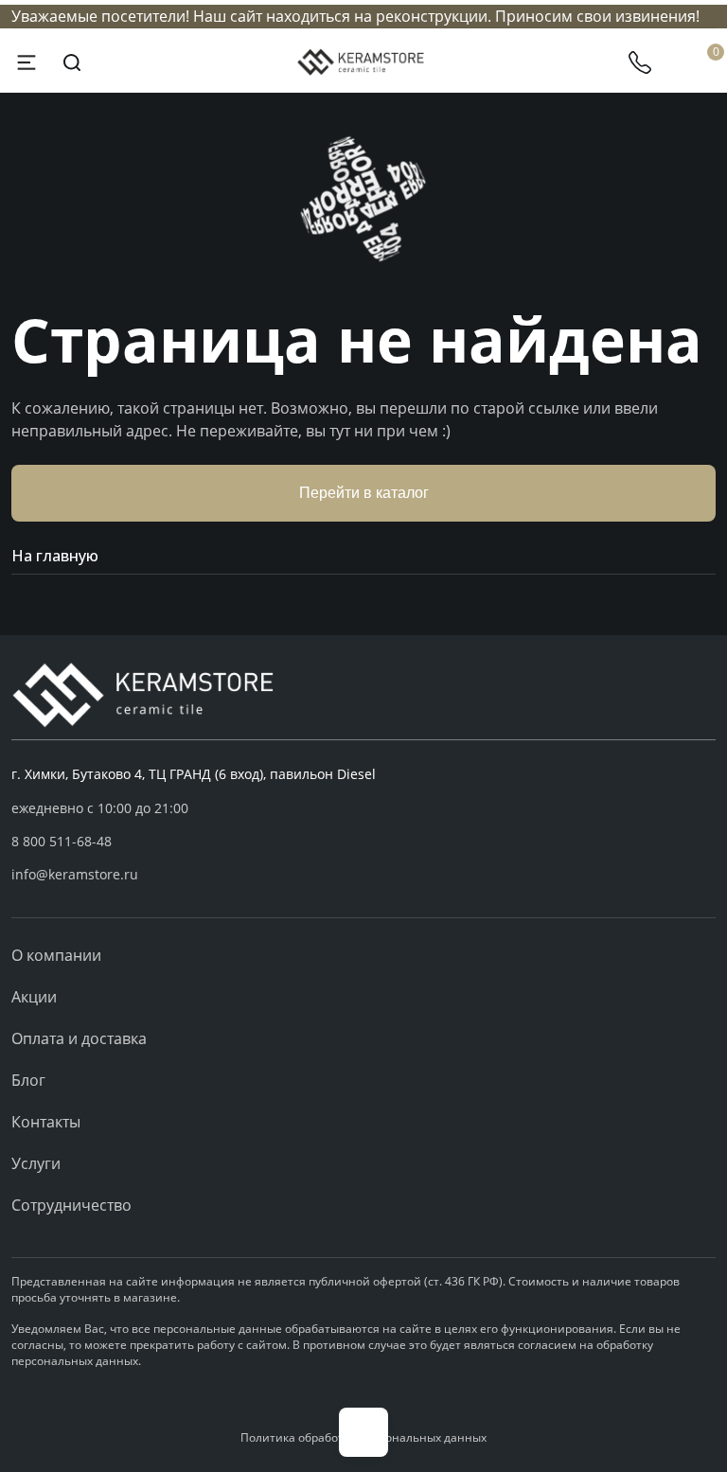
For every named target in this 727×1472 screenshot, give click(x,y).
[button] (363, 841)
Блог (28, 1080)
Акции (34, 996)
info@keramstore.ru (74, 874)
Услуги (36, 1163)
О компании (56, 955)
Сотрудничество (71, 1205)
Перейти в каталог (364, 493)
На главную (54, 555)
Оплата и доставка (79, 1038)
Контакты (45, 1121)
